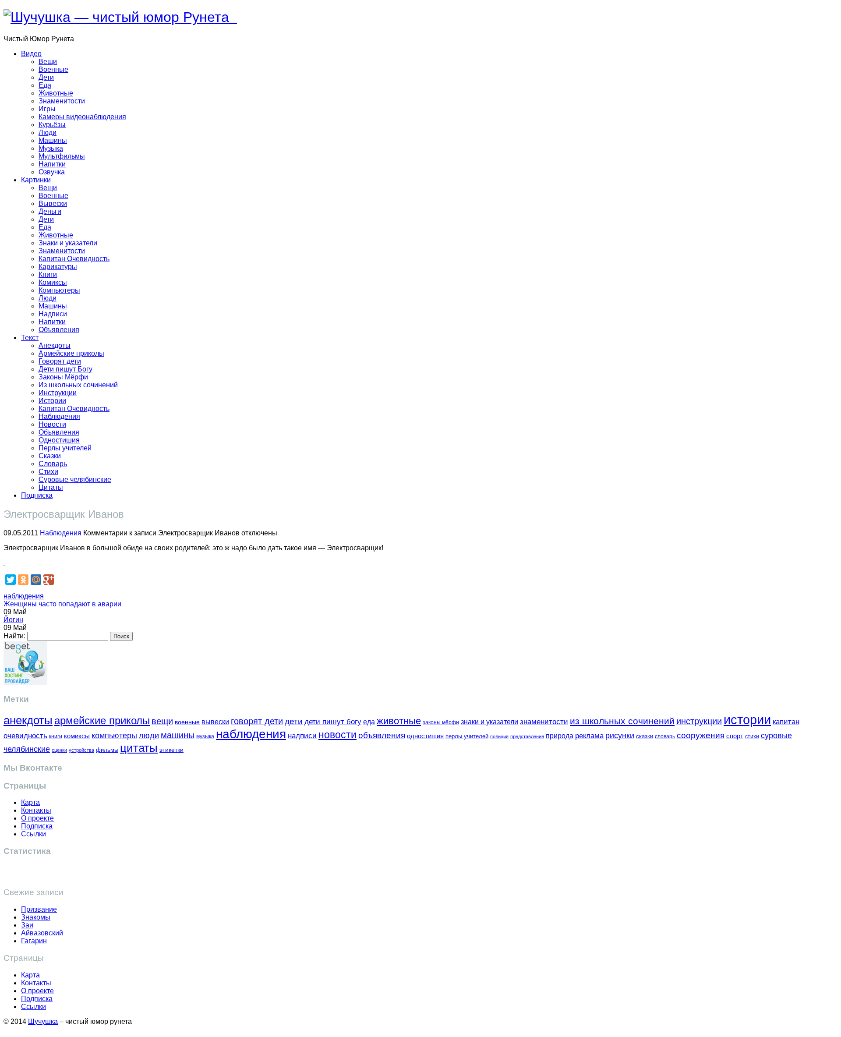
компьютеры (114, 735)
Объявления (59, 329)
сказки (644, 736)
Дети (46, 77)
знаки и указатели (489, 722)
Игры (47, 109)
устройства (81, 750)
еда (369, 722)
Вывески (53, 203)
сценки (59, 750)
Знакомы (35, 917)
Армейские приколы (71, 353)
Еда (45, 85)
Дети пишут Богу (65, 369)
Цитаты (51, 487)
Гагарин (34, 941)
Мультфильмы (62, 156)
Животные (56, 93)
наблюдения (24, 596)
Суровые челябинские (75, 479)
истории (747, 719)
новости (337, 734)
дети (294, 721)
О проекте (37, 818)
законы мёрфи (441, 722)
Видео (31, 53)
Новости (52, 424)
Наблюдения (59, 416)
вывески (215, 722)
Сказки (50, 456)
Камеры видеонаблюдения (82, 116)
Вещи (48, 61)
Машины (53, 140)
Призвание (39, 909)
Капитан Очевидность (74, 258)
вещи (162, 721)
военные (187, 722)
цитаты (139, 747)
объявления (381, 735)
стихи (752, 736)
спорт (734, 736)
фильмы (107, 750)
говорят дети (257, 721)
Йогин (13, 619)
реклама (589, 736)
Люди (48, 132)
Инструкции (58, 392)
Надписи (53, 314)
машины (177, 735)
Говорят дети (60, 361)
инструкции (699, 721)
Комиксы (53, 282)
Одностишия (59, 440)
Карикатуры (58, 266)
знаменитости (544, 722)
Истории (52, 400)
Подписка (37, 495)
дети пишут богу (332, 722)
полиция (499, 736)
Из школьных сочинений (78, 385)
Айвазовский (42, 933)
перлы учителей (466, 736)
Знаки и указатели (68, 243)
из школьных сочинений (622, 721)
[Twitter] (10, 579)
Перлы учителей (65, 448)
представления (527, 736)
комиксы (77, 736)
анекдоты (28, 720)
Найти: (14, 636)
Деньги (50, 211)
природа (559, 736)
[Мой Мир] (36, 579)
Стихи (48, 471)
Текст (30, 337)
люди (149, 735)
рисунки (619, 735)
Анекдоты (55, 345)
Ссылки (33, 834)
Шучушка (43, 1021)
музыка (205, 736)
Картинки (36, 180)
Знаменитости (62, 101)
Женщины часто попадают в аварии (62, 604)
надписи (302, 736)
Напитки (52, 164)
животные (399, 720)
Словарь (53, 463)
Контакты (36, 810)
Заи (27, 925)
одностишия (425, 736)
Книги (48, 274)
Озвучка (52, 172)
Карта (30, 802)
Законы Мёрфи (63, 377)
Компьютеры (59, 290)
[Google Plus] (48, 579)
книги (55, 736)
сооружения (700, 735)
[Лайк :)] (4, 562)
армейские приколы (102, 720)
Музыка (51, 148)
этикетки (171, 750)
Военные (53, 69)
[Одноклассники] (23, 579)
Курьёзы (52, 124)
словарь (665, 736)
